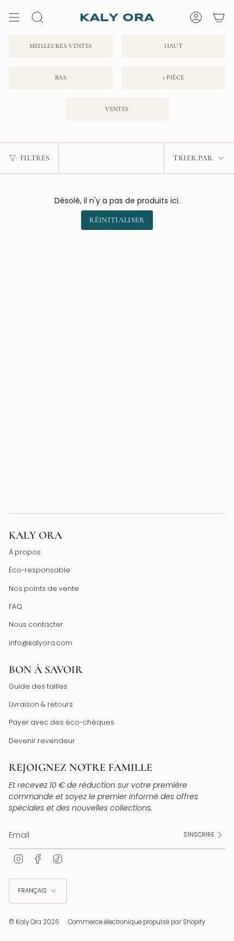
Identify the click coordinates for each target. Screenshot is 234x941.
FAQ (15, 606)
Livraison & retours (41, 704)
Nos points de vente (44, 588)
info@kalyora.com (40, 642)
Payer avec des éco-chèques (61, 722)
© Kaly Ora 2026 (34, 922)
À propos (25, 552)
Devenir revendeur (42, 740)
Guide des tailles (38, 686)
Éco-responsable (39, 570)
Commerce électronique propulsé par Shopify (136, 922)
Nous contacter (36, 624)
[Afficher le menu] (14, 17)
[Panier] (218, 17)
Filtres (35, 158)
